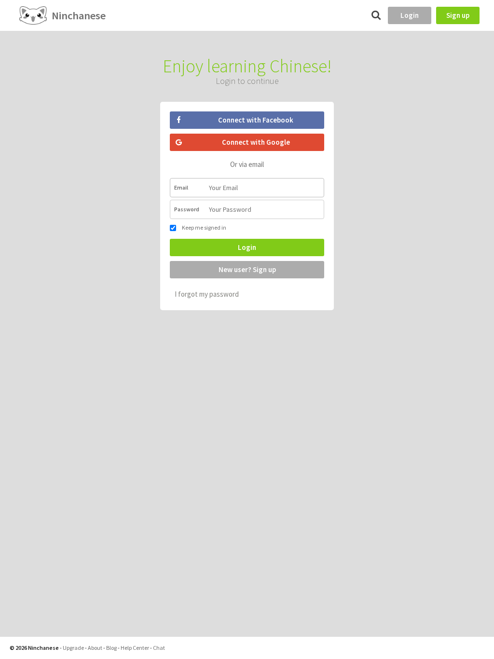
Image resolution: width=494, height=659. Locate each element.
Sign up (457, 15)
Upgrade (73, 647)
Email (181, 187)
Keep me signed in (203, 227)
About (95, 647)
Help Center (135, 647)
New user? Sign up (247, 269)
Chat (159, 647)
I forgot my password (207, 294)
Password (186, 209)
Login (409, 15)
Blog (111, 647)
